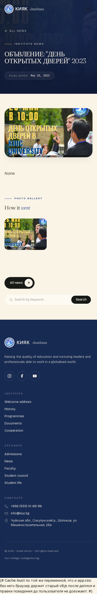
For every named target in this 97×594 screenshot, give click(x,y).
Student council (16, 476)
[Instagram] (9, 376)
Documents (13, 423)
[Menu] (87, 8)
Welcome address (18, 402)
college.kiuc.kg (30, 558)
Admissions (13, 454)
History (10, 409)
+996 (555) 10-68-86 (26, 506)
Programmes (14, 416)
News (9, 461)
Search (81, 299)
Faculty (10, 468)
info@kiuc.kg (20, 513)
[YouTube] (35, 376)
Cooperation (14, 430)
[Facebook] (22, 376)
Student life (13, 483)
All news (18, 31)
